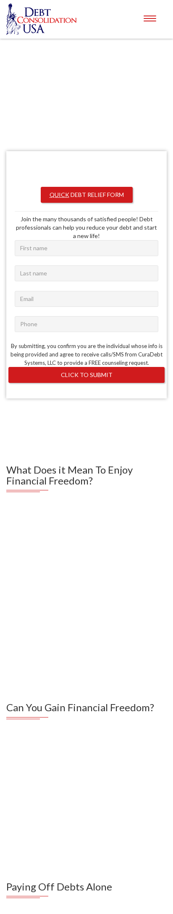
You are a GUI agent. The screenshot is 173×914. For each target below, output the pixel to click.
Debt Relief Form (87, 182)
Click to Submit (87, 362)
